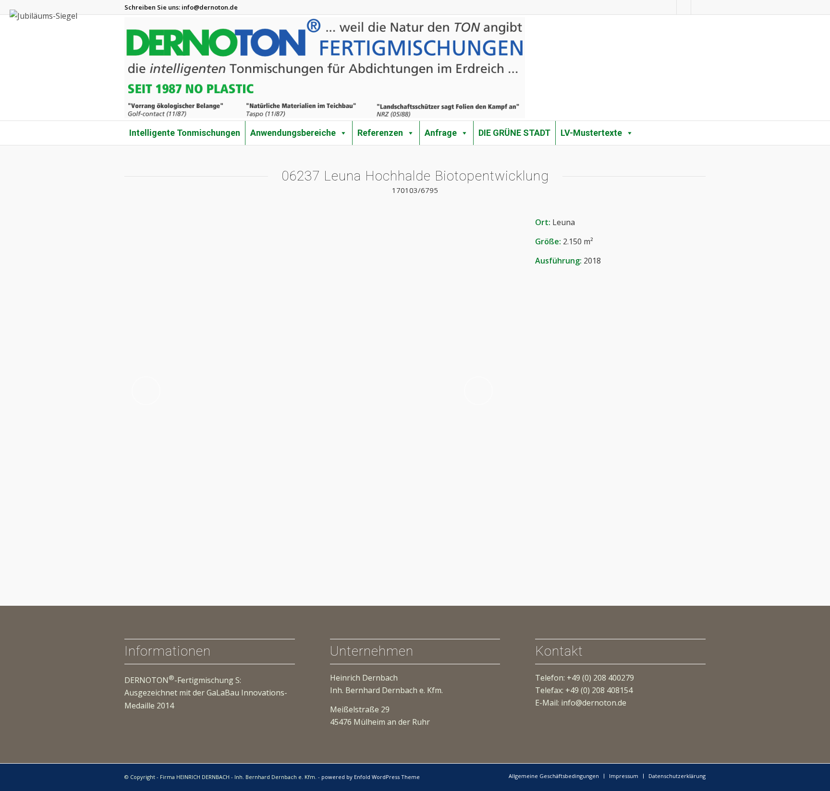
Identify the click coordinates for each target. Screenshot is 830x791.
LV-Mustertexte (591, 133)
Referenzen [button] (380, 133)
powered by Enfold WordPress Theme (370, 776)
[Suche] (702, 127)
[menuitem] (702, 128)
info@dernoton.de (210, 7)
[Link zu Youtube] (684, 7)
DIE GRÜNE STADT (514, 133)
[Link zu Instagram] (669, 7)
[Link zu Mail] (698, 7)
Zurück (146, 390)
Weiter (478, 390)
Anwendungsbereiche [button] (293, 133)
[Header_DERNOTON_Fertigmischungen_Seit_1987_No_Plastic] (324, 67)
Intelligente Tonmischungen (184, 133)
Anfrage (441, 133)
